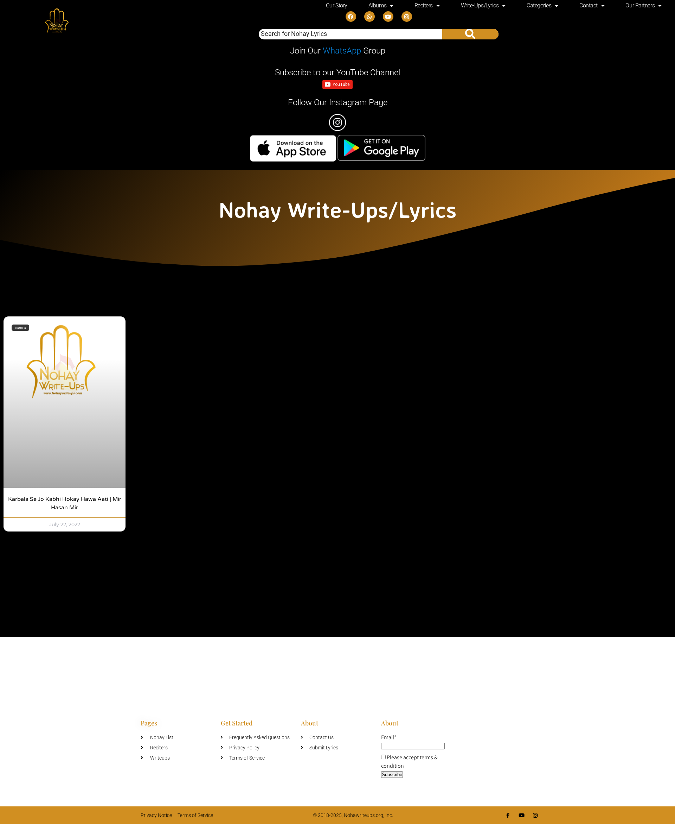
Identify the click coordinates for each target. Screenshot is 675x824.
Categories (539, 5)
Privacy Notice (156, 815)
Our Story (336, 5)
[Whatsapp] (369, 16)
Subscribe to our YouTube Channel (337, 72)
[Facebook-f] (507, 815)
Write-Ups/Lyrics (480, 5)
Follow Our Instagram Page (337, 102)
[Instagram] (406, 16)
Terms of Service (195, 815)
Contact (588, 5)
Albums (377, 5)
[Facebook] (351, 16)
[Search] (470, 34)
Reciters (423, 5)
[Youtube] (388, 16)
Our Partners (640, 5)
